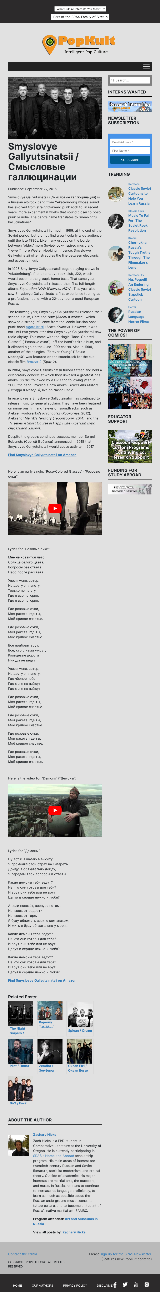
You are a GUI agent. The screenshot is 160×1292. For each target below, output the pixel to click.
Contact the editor (22, 1254)
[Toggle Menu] (146, 66)
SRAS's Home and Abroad (53, 1156)
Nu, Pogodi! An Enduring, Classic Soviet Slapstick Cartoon (139, 289)
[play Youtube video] (55, 508)
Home (17, 1285)
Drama (132, 238)
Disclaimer (106, 1285)
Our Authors (42, 1285)
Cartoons (134, 184)
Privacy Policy (75, 1285)
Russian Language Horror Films (138, 317)
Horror (132, 307)
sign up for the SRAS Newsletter (125, 1254)
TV (142, 275)
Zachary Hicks (44, 1134)
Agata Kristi (35, 327)
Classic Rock (136, 211)
